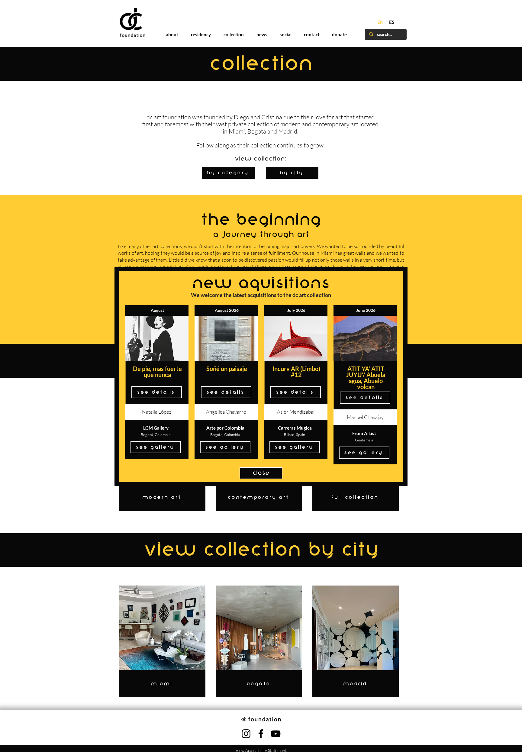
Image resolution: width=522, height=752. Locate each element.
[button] (385, 282)
